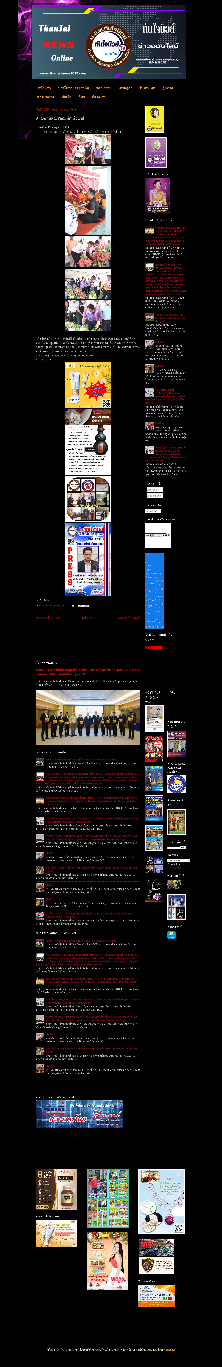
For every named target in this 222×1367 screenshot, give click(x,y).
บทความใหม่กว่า (47, 618)
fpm (149, 1349)
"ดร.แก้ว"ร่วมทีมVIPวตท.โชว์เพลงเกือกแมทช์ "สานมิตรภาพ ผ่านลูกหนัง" (81, 759)
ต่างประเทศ (46, 97)
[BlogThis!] (81, 606)
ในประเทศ (147, 88)
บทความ (153, 489)
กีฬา (82, 97)
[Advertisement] (88, 641)
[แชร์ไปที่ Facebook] (85, 606)
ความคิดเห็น (155, 495)
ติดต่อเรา (99, 97)
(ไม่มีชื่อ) (50, 853)
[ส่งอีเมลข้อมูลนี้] (79, 606)
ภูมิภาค (167, 88)
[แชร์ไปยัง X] (83, 606)
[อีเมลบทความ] (73, 605)
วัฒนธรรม (104, 88)
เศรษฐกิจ (125, 88)
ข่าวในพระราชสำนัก (73, 88)
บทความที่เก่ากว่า (128, 618)
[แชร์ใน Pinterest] (87, 606)
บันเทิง (66, 97)
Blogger (170, 1349)
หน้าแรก (44, 88)
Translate (177, 867)
